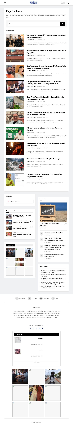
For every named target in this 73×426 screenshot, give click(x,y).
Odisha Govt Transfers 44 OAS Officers (54, 233)
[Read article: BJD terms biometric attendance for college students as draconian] (15, 133)
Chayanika (40, 338)
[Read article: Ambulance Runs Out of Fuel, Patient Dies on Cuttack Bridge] (9, 216)
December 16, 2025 (36, 344)
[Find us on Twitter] (33, 329)
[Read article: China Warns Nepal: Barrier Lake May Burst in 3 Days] (15, 164)
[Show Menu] (5, 2)
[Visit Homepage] (33, 2)
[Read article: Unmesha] (17, 351)
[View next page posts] (38, 361)
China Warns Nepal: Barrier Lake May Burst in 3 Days (43, 159)
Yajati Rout (31, 39)
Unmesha (40, 350)
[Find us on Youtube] (39, 329)
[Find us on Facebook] (30, 329)
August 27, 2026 (38, 39)
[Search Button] (68, 3)
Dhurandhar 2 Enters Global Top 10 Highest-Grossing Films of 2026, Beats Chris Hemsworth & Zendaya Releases (55, 247)
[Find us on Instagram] (36, 329)
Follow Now (20, 262)
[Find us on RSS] (42, 329)
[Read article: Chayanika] (17, 340)
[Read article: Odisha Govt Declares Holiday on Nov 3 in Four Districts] (53, 212)
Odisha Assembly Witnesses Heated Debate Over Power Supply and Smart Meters (22, 234)
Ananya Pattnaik (32, 70)
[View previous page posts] (35, 361)
